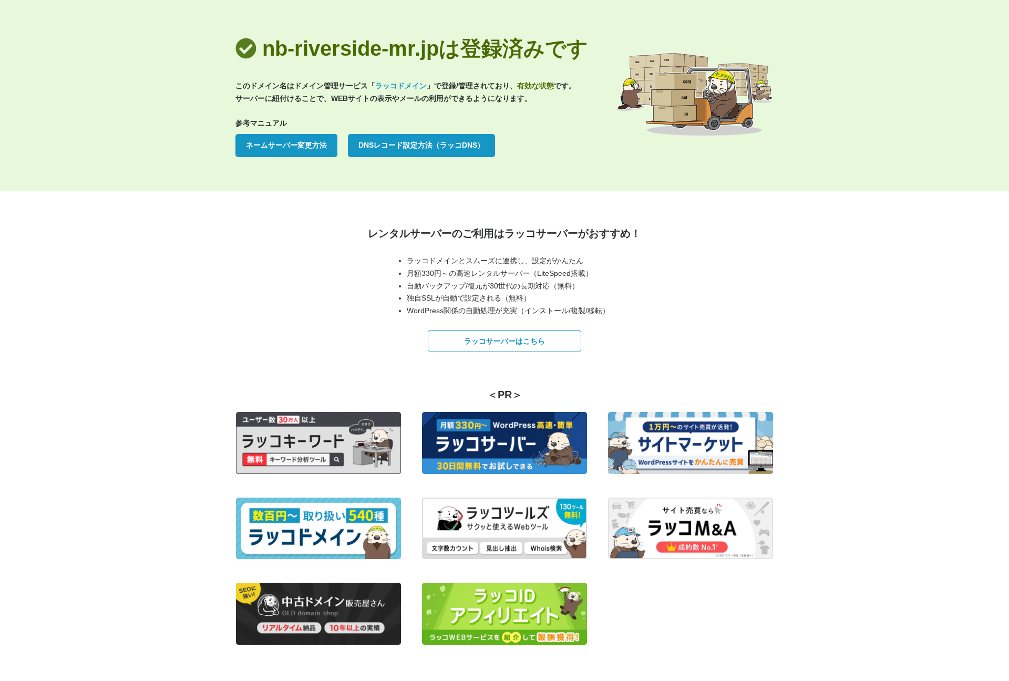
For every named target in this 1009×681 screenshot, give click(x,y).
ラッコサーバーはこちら (504, 341)
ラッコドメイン (401, 85)
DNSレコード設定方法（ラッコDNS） (421, 145)
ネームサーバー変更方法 (286, 145)
